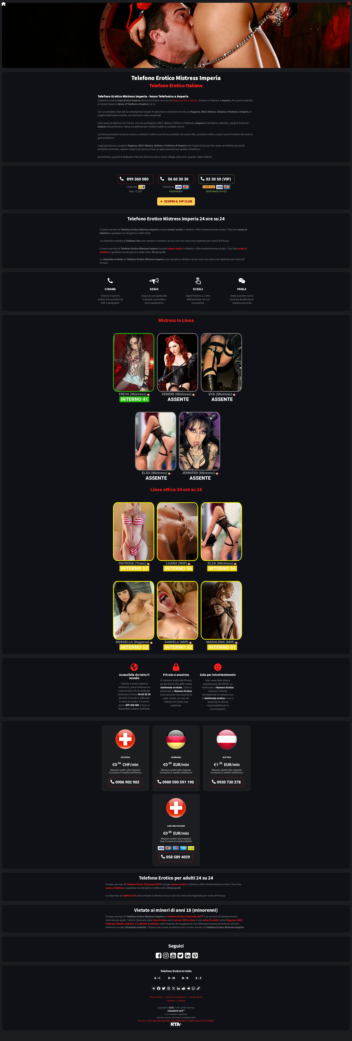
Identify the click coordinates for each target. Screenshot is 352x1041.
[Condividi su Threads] (168, 988)
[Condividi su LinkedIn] (178, 988)
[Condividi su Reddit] (183, 988)
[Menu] (349, 4)
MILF (186, 100)
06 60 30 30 (178, 179)
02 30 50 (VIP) (218, 179)
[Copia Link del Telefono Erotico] (198, 988)
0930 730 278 (229, 782)
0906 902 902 (127, 782)
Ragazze (177, 100)
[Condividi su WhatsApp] (193, 988)
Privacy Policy (156, 997)
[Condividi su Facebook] (158, 988)
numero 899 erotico (184, 920)
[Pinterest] (195, 955)
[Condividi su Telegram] (188, 988)
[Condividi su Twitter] (163, 988)
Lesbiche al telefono (148, 923)
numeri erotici (175, 248)
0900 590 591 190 (178, 782)
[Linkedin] (187, 955)
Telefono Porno (134, 884)
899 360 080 (137, 179)
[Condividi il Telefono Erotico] (154, 988)
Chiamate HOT (152, 884)
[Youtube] (173, 955)
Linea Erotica (159, 920)
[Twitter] (180, 955)
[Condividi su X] (173, 988)
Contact (181, 1000)
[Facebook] (158, 955)
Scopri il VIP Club (178, 201)
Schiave (129, 923)
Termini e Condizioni (175, 997)
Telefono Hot (129, 895)
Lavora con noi (196, 997)
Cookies (171, 1000)
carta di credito (210, 920)
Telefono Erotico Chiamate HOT (184, 916)
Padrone (110, 923)
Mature (194, 100)
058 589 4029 (178, 857)
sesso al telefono (114, 887)
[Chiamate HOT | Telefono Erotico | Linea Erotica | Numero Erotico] (3, 4)
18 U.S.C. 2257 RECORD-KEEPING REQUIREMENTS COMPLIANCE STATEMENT (176, 1021)
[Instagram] (166, 955)
